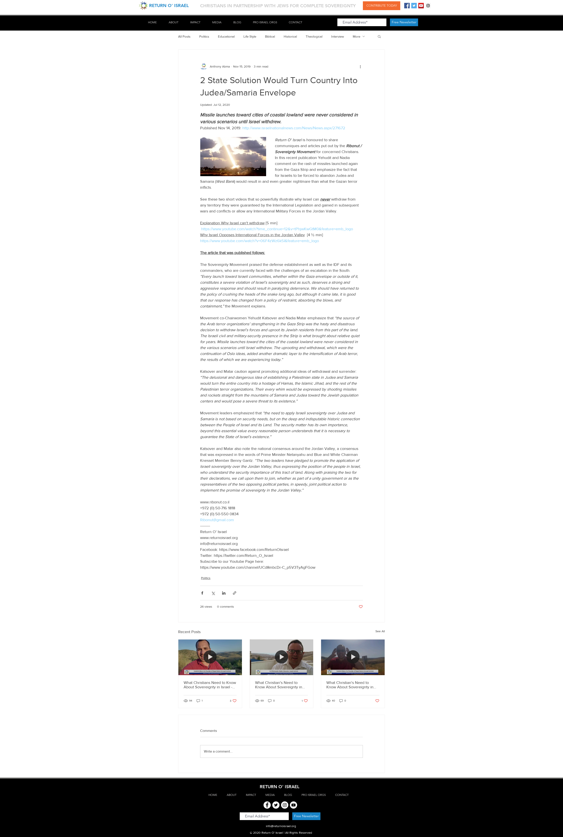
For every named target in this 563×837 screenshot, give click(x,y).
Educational (226, 36)
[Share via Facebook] (202, 593)
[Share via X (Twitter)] (213, 593)
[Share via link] (234, 593)
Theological (314, 36)
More (356, 36)
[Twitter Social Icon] (414, 5)
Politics (204, 36)
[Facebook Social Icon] (407, 5)
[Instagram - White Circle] (284, 805)
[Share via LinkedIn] (224, 593)
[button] (379, 36)
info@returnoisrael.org (281, 826)
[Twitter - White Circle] (276, 805)
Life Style (249, 36)
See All (380, 631)
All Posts (184, 36)
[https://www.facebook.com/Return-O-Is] (267, 805)
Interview (337, 36)
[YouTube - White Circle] (293, 805)
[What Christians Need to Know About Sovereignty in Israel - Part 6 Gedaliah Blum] (210, 657)
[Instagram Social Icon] (428, 5)
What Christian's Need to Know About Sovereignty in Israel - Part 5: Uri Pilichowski (280, 684)
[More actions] (360, 66)
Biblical (270, 36)
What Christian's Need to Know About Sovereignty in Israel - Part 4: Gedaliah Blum (351, 684)
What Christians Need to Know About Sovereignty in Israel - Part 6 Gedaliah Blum (210, 684)
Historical (290, 36)
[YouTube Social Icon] (421, 5)
